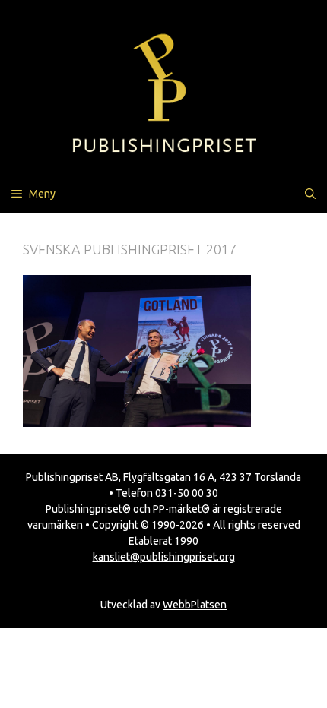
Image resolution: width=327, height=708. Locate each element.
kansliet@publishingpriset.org (164, 557)
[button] (310, 194)
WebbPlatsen (195, 605)
